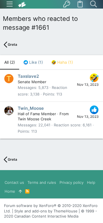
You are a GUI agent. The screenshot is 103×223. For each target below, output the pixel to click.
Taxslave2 (28, 76)
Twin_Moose (31, 108)
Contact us (14, 182)
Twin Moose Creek (34, 119)
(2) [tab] (9, 62)
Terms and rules (41, 182)
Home (10, 191)
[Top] (20, 191)
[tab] (33, 62)
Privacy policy (72, 182)
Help (91, 182)
